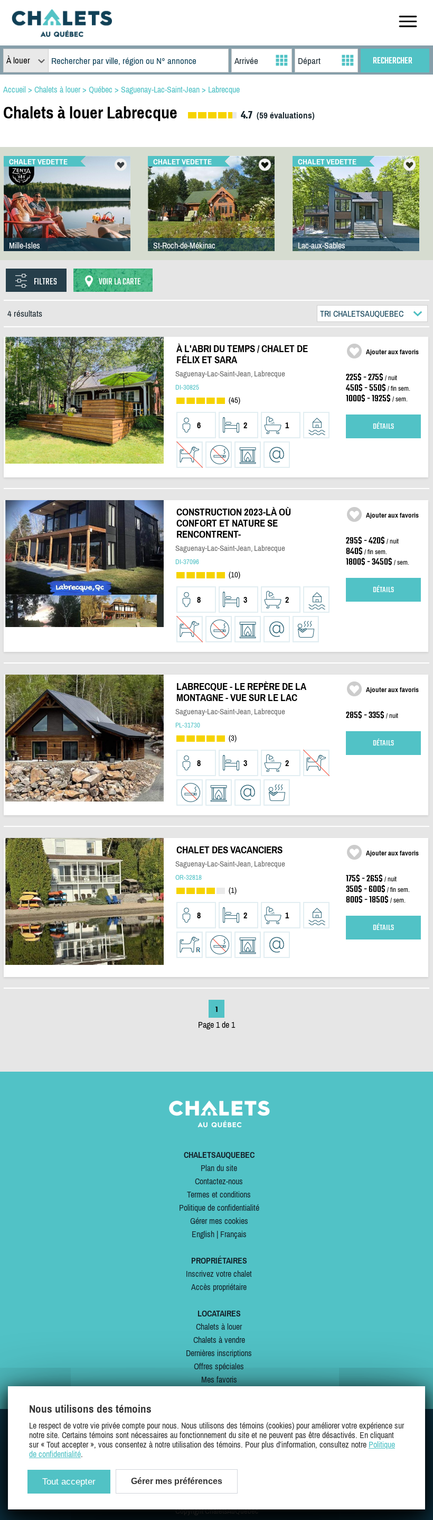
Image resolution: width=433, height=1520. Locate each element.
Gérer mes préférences (176, 1481)
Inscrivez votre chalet (219, 1273)
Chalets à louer (219, 1326)
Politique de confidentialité (219, 1207)
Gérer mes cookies (219, 1221)
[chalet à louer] (62, 34)
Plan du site (219, 1168)
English (203, 1234)
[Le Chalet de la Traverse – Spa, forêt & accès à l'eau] (356, 214)
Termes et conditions (219, 1194)
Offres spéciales (219, 1366)
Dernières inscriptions (219, 1353)
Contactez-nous (219, 1181)
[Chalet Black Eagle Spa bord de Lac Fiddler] (67, 214)
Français (233, 1234)
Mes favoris (219, 1379)
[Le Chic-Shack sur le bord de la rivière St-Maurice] (211, 214)
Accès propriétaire (219, 1287)
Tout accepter (69, 1482)
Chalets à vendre (219, 1339)
